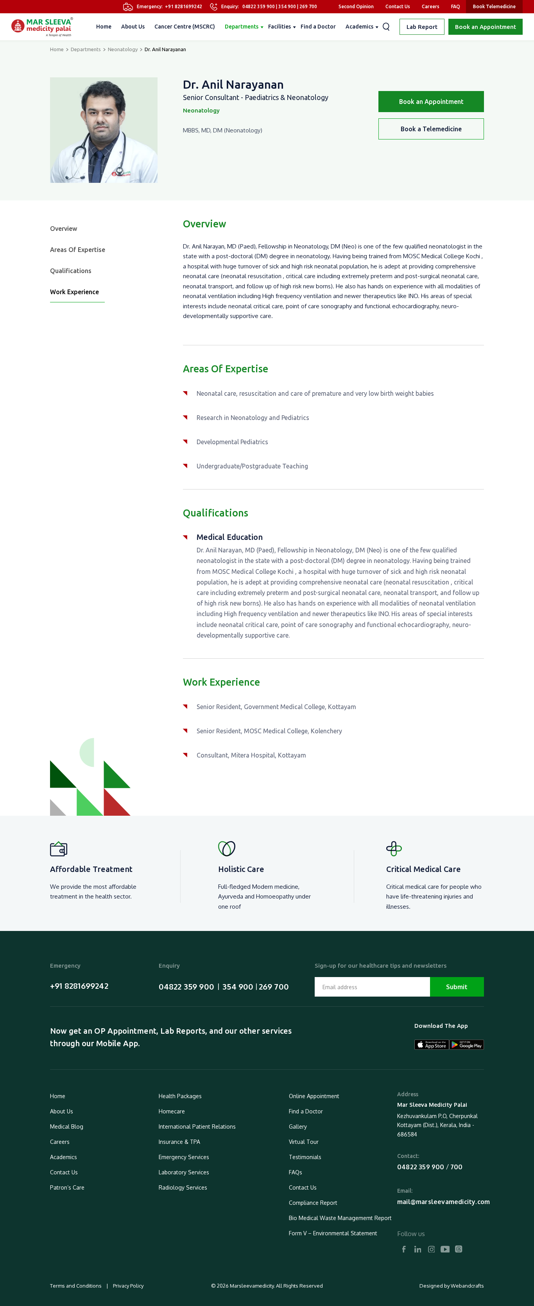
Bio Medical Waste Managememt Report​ (340, 1218)
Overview (63, 228)
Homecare (172, 1111)
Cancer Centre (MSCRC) (184, 26)
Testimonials (305, 1157)
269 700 (308, 6)
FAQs (295, 1172)
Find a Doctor (318, 26)
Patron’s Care (67, 1187)
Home (103, 26)
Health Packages (180, 1096)
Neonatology (123, 49)
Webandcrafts (467, 1286)
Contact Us (397, 6)
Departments (241, 26)
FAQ (455, 6)
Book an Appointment (485, 26)
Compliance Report (313, 1202)
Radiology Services (183, 1187)
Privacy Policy (127, 1286)
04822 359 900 (258, 6)
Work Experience (74, 291)
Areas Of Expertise (77, 249)
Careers (430, 6)
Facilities (279, 26)
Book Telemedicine (494, 6)
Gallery (298, 1126)
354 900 (287, 6)
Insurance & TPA (179, 1141)
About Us (133, 26)
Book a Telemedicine (431, 128)
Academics (359, 26)
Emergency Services (184, 1157)
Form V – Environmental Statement (333, 1233)
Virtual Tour (304, 1141)
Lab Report (422, 26)
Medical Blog (66, 1126)
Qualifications (70, 270)
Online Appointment (314, 1096)
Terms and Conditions (76, 1286)
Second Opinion (356, 6)
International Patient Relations (197, 1126)
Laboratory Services (184, 1172)
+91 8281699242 (183, 6)
